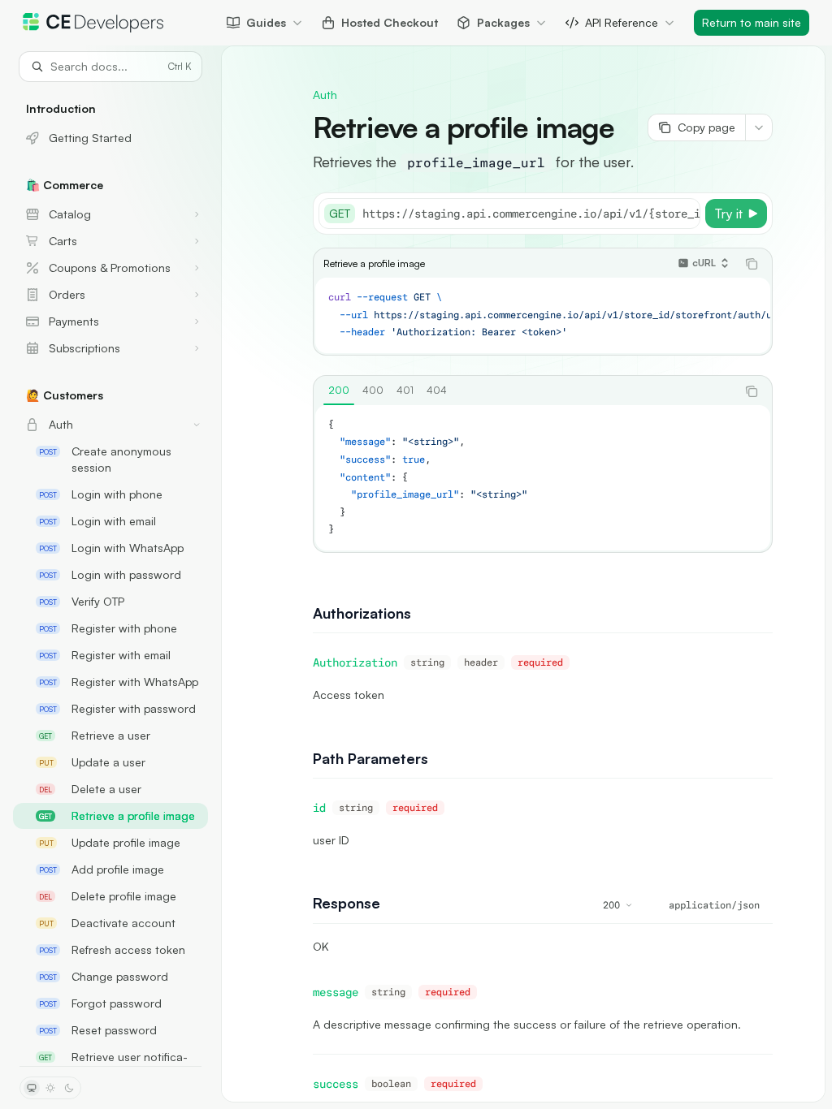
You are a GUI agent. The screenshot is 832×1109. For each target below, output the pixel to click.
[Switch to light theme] (50, 1088)
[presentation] (110, 573)
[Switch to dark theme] (69, 1088)
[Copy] (685, 213)
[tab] (338, 390)
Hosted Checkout (389, 22)
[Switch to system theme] (32, 1088)
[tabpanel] (542, 477)
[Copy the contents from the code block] (751, 263)
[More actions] (759, 127)
